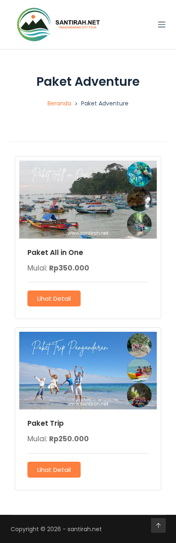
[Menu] (161, 24)
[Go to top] (158, 525)
